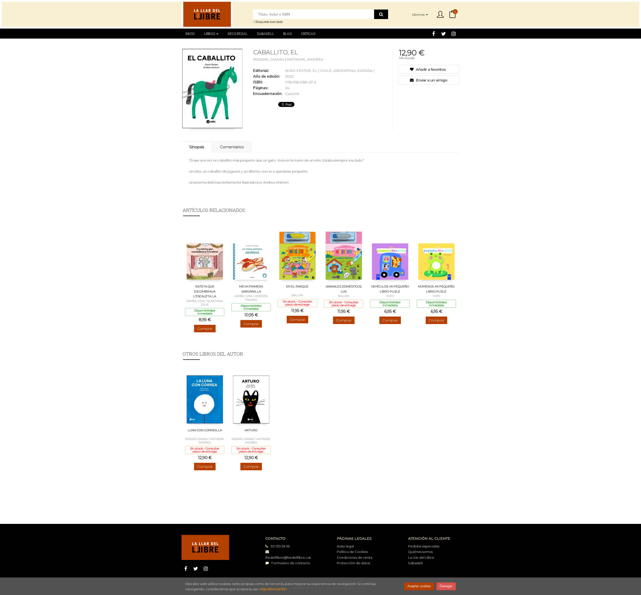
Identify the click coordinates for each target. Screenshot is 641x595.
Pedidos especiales (423, 546)
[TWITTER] (443, 34)
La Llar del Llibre (421, 557)
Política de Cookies (352, 552)
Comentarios (232, 146)
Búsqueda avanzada (269, 22)
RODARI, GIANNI (269, 59)
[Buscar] (381, 14)
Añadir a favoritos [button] (430, 69)
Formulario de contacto (290, 563)
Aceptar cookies (419, 586)
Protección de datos (353, 563)
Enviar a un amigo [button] (431, 80)
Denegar (446, 586)
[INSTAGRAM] (453, 34)
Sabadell (415, 563)
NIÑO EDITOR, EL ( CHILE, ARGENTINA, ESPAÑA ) (330, 70)
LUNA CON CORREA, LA (205, 430)
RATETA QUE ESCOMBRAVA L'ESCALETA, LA (204, 291)
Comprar (205, 328)
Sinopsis (196, 146)
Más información (273, 589)
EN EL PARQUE (297, 286)
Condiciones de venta (354, 557)
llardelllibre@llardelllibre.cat (288, 557)
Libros (210, 33)
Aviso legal (345, 546)
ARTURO (251, 430)
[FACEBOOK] (433, 34)
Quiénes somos (420, 552)
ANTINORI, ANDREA (305, 59)
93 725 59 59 (280, 546)
